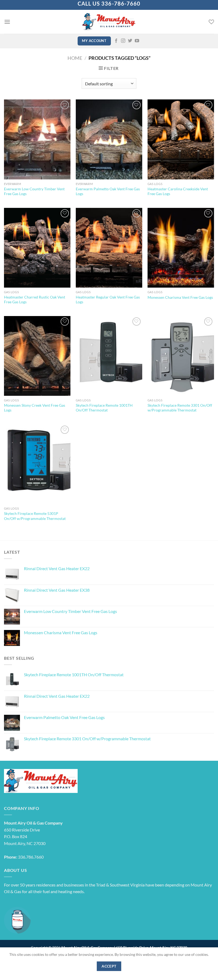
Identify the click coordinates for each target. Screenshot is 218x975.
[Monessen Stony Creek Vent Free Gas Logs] (37, 356)
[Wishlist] (211, 22)
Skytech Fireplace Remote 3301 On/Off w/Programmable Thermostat (180, 408)
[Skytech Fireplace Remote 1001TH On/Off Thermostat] (109, 356)
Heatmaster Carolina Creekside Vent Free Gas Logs (178, 191)
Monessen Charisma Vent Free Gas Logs (180, 297)
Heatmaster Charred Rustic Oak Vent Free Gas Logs (34, 299)
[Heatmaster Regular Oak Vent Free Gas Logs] (109, 248)
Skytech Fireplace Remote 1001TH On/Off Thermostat (104, 408)
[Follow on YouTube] (137, 41)
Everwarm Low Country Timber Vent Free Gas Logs (34, 191)
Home (75, 58)
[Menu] (7, 21)
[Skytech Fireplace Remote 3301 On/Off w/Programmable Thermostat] (181, 356)
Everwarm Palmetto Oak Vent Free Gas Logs (108, 191)
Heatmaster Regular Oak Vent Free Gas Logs (108, 299)
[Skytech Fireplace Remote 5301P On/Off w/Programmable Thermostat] (37, 464)
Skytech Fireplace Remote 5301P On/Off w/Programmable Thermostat (35, 516)
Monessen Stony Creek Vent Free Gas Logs (34, 408)
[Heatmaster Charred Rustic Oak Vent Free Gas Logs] (37, 248)
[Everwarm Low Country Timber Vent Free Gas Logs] (37, 139)
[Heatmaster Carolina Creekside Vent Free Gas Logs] (181, 139)
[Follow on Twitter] (130, 41)
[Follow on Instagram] (123, 41)
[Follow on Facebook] (116, 41)
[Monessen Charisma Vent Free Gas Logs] (181, 248)
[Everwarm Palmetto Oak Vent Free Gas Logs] (109, 139)
